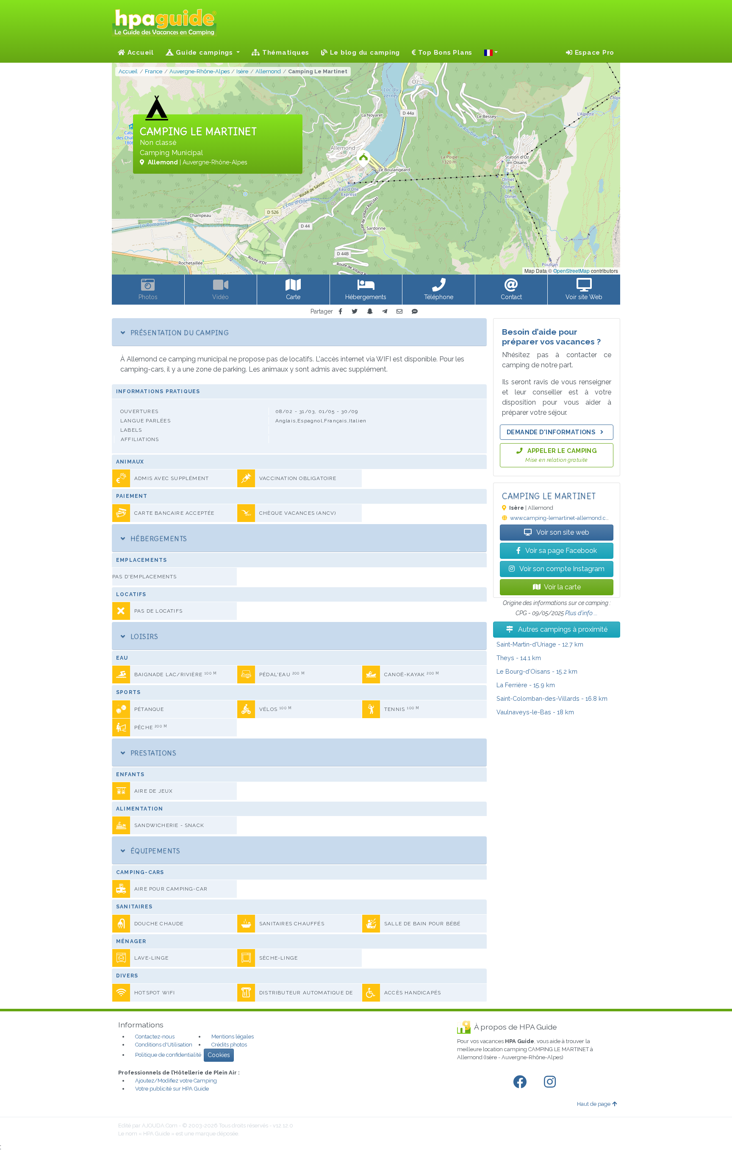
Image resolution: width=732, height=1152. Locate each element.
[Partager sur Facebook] (340, 311)
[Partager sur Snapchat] (370, 311)
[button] (491, 52)
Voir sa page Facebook (560, 551)
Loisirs (143, 636)
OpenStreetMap (571, 270)
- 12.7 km (539, 644)
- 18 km (535, 712)
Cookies (219, 1055)
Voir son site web (562, 532)
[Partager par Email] (399, 311)
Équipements (154, 851)
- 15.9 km (525, 684)
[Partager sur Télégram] (384, 311)
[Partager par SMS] (414, 311)
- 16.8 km (551, 698)
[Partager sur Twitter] (354, 311)
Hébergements (157, 538)
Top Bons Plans (444, 52)
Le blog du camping (364, 52)
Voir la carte (562, 587)
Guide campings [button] (204, 52)
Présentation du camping (178, 332)
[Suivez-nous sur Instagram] (551, 1082)
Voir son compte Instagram (561, 569)
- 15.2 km (536, 671)
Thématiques (284, 52)
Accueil (139, 52)
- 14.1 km (518, 657)
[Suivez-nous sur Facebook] (521, 1082)
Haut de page (593, 1104)
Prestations (152, 753)
